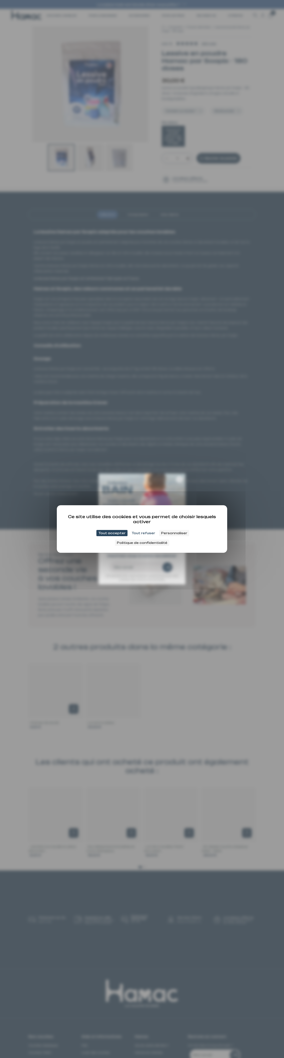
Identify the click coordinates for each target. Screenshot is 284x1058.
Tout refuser (143, 533)
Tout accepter (112, 533)
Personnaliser (174, 533)
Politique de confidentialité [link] (142, 543)
